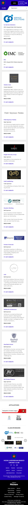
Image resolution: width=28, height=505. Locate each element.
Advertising (11, 490)
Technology (11, 492)
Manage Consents (19, 496)
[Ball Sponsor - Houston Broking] (9, 448)
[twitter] (14, 465)
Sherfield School (8, 344)
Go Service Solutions (9, 25)
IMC (5, 59)
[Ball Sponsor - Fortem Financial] (18, 448)
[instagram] (17, 465)
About (18, 488)
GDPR (18, 492)
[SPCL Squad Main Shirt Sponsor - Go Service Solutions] (9, 433)
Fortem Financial (8, 244)
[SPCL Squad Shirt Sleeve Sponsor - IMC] (18, 433)
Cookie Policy (8, 496)
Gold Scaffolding (8, 181)
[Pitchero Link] (14, 485)
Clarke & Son (7, 85)
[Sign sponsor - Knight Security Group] (9, 443)
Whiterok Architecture (10, 309)
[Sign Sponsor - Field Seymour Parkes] (18, 438)
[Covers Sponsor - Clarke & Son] (9, 438)
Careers (18, 490)
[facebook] (11, 465)
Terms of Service (9, 494)
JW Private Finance (9, 379)
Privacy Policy (20, 494)
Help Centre (11, 488)
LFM (5, 274)
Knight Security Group (10, 154)
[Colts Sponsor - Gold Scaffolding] (18, 443)
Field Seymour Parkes (10, 119)
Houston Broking (8, 208)
